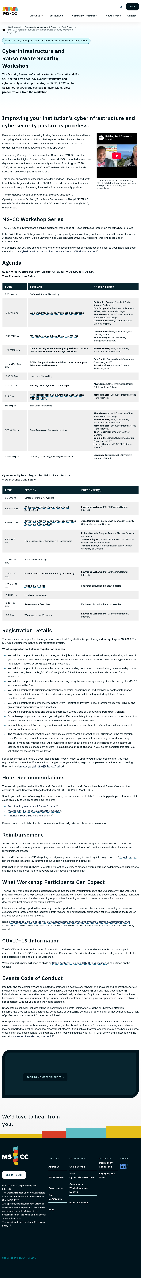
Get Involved (56, 15)
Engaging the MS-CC (107, 1175)
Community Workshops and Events (78, 1188)
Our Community (55, 1197)
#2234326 (13, 1200)
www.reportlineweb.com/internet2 (32, 1036)
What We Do (56, 1177)
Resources (105, 1159)
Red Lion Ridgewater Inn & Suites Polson (33, 806)
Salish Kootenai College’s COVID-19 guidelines (80, 963)
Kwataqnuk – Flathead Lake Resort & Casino (35, 810)
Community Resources (84, 15)
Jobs (51, 1209)
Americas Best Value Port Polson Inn (30, 815)
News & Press (113, 15)
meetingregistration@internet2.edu (41, 766)
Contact (131, 15)
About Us (35, 15)
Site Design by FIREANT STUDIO (20, 1257)
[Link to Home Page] (4, 30)
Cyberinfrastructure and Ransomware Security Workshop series (59, 251)
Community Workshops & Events (41, 27)
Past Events (67, 27)
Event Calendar (78, 1202)
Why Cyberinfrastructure (82, 1175)
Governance (55, 1188)
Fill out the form (129, 857)
